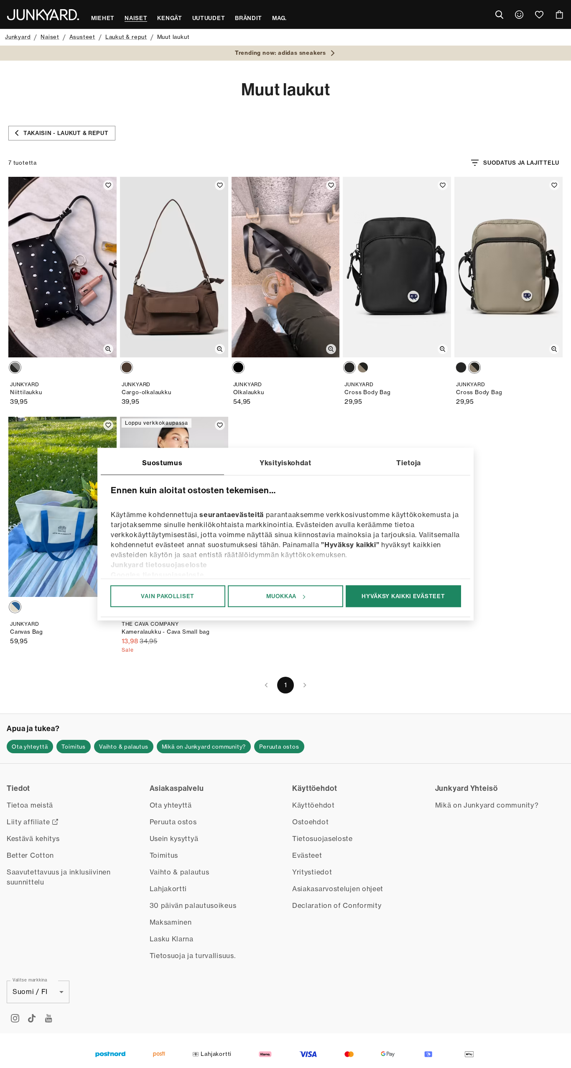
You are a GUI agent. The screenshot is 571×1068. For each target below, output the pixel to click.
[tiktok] (31, 1018)
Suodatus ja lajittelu (521, 162)
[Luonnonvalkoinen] (15, 607)
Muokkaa (281, 596)
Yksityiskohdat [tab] (285, 463)
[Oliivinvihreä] (363, 367)
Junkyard (18, 36)
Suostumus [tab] (162, 463)
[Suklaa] (127, 367)
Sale (128, 650)
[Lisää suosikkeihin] (108, 185)
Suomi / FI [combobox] (30, 991)
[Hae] (499, 15)
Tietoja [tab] (408, 463)
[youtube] (48, 1018)
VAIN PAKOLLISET (167, 596)
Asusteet (82, 36)
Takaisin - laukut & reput (66, 133)
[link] (519, 15)
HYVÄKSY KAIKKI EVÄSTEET (403, 596)
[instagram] (15, 1018)
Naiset (50, 36)
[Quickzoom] (108, 349)
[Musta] (15, 367)
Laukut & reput (126, 36)
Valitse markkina (30, 979)
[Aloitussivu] (43, 14)
